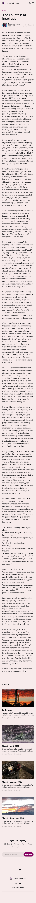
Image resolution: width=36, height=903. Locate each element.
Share (30, 25)
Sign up (18, 883)
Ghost (22, 887)
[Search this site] (29, 3)
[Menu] (33, 3)
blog (4, 11)
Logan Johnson (14, 24)
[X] (16, 870)
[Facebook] (20, 870)
